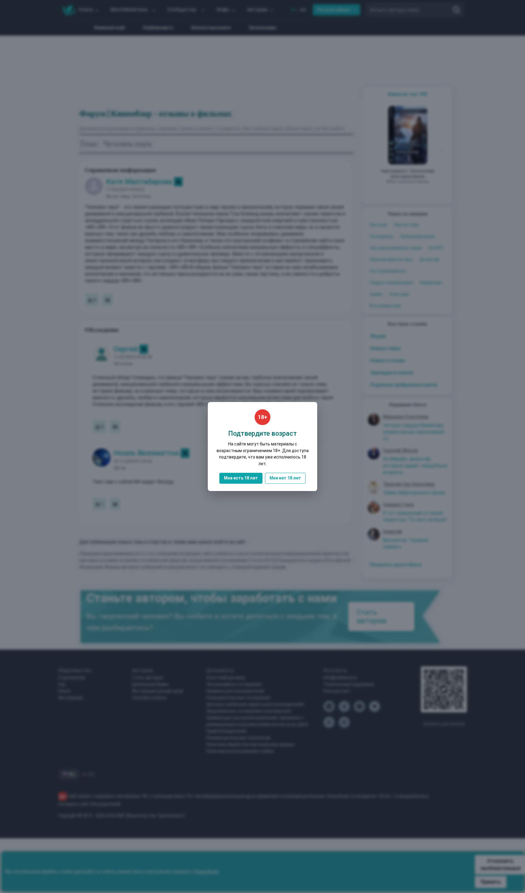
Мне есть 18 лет (241, 478)
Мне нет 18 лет (285, 478)
